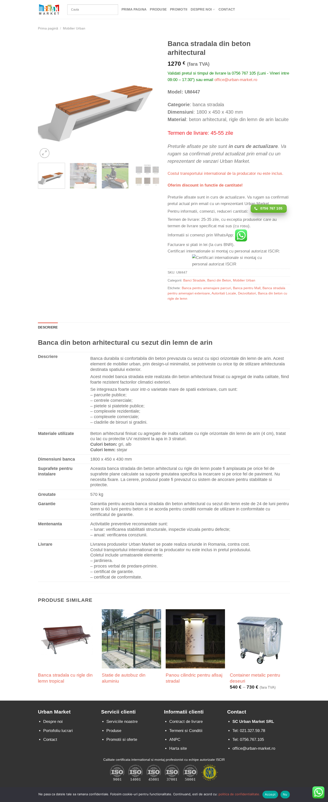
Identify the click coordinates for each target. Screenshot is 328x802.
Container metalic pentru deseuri (255, 678)
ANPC (174, 739)
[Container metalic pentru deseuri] (259, 638)
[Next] (152, 98)
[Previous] (46, 98)
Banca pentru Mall (247, 288)
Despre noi (53, 721)
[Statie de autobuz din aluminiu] (131, 638)
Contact (227, 9)
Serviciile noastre (122, 721)
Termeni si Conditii (185, 730)
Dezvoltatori (247, 293)
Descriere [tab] (48, 327)
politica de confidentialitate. (239, 794)
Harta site (178, 748)
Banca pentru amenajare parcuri (206, 288)
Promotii (178, 9)
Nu (285, 794)
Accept (270, 794)
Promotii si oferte (121, 739)
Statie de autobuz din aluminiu (124, 678)
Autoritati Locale (224, 293)
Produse (158, 9)
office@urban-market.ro (235, 79)
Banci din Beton (219, 280)
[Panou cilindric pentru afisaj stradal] (195, 638)
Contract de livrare (186, 721)
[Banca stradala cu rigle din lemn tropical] (67, 638)
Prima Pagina (133, 9)
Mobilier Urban (74, 28)
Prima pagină (48, 28)
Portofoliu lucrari (58, 730)
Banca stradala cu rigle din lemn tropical (65, 678)
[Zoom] (44, 153)
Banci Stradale (194, 280)
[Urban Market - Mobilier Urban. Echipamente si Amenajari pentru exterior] (49, 9)
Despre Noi (201, 9)
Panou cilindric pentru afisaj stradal (194, 678)
